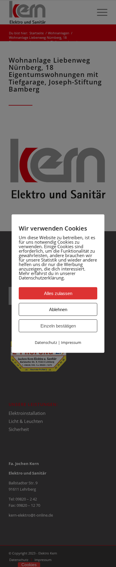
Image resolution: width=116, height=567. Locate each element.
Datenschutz (46, 342)
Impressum (71, 342)
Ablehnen (58, 309)
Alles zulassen (58, 293)
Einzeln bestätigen (58, 325)
